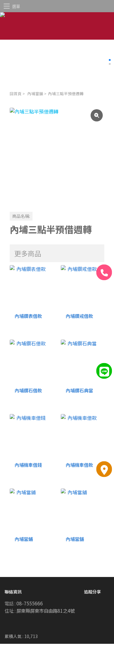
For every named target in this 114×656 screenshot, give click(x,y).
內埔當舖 (35, 93)
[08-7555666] (104, 272)
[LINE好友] (104, 371)
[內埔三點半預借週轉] (57, 155)
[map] (104, 469)
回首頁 (16, 93)
